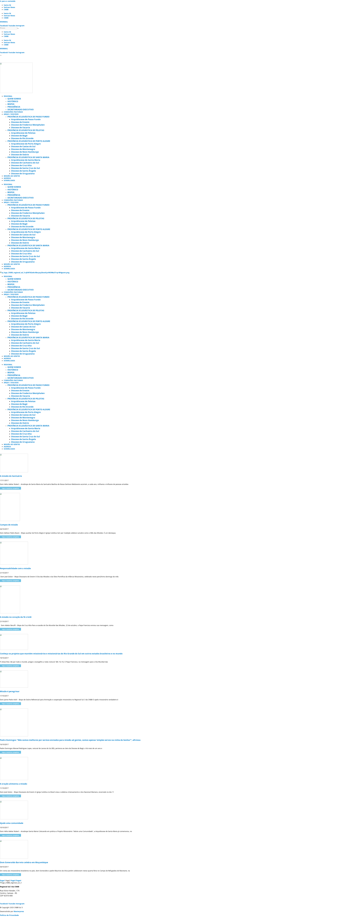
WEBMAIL (4, 22)
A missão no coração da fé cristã (15, 617)
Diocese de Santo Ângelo (23, 170)
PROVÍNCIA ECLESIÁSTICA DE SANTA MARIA (28, 157)
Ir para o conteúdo (7, 1)
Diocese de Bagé (19, 135)
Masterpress (19, 911)
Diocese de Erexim (20, 122)
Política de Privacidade (9, 915)
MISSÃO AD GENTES (12, 176)
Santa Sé (7, 5)
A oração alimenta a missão (13, 783)
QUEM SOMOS (14, 98)
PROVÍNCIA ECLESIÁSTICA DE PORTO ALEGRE (28, 141)
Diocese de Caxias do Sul (23, 146)
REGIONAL (8, 96)
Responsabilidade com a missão (15, 568)
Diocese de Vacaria (20, 127)
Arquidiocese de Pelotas (23, 133)
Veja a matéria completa (10, 488)
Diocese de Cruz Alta (21, 165)
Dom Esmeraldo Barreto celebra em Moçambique (24, 862)
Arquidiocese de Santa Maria (25, 160)
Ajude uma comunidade (11, 823)
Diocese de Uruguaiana (23, 173)
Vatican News (9, 7)
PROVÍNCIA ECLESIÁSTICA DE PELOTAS (25, 130)
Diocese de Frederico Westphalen (28, 124)
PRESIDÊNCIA (13, 106)
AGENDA (7, 178)
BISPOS (10, 104)
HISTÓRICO (12, 101)
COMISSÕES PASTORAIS (13, 112)
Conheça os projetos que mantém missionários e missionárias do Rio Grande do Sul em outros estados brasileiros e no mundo (61, 653)
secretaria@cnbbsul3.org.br (11, 900)
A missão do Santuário (11, 476)
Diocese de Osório (20, 154)
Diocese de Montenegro (23, 149)
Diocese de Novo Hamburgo (25, 151)
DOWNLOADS (9, 180)
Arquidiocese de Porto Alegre (26, 143)
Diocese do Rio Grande (22, 138)
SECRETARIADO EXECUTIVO (20, 109)
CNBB (6, 9)
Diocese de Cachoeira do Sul (25, 162)
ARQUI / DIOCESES (11, 114)
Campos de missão (9, 524)
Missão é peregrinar (9, 691)
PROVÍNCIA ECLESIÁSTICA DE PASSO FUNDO (28, 116)
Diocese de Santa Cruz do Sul (25, 168)
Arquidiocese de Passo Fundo (26, 119)
